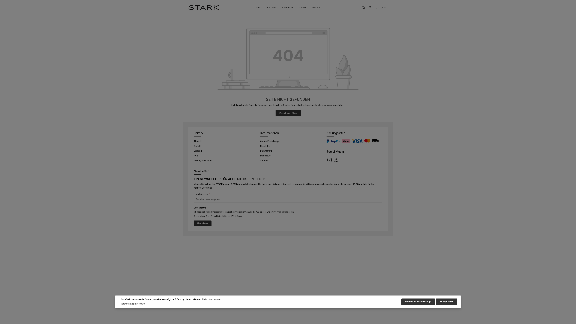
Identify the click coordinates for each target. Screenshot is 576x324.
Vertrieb (264, 160)
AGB (196, 155)
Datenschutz (266, 151)
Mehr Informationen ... (212, 299)
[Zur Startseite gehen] (203, 7)
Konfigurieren (446, 301)
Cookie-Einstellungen (270, 141)
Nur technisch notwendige (418, 301)
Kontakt (197, 146)
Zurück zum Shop (288, 113)
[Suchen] (363, 7)
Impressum (265, 155)
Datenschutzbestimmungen (216, 212)
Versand (198, 151)
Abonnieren (202, 223)
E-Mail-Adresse (202, 194)
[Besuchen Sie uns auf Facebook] (336, 160)
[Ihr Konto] (370, 7)
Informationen (269, 133)
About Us (198, 141)
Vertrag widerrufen (203, 160)
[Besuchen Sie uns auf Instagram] (329, 160)
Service (199, 133)
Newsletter (265, 146)
